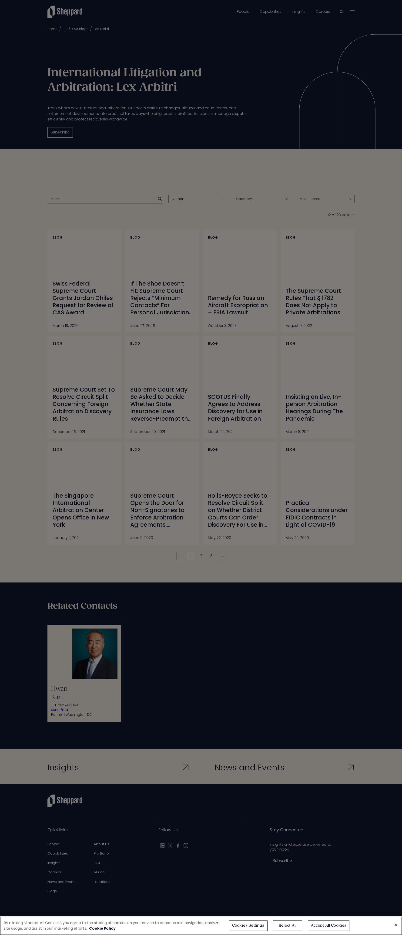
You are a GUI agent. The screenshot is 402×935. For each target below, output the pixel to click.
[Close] (396, 925)
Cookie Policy (102, 928)
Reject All (288, 925)
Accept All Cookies (329, 925)
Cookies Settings (248, 925)
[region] (201, 925)
